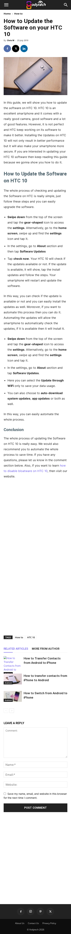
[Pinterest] (40, 911)
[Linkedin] (24, 48)
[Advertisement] (35, 519)
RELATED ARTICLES (16, 648)
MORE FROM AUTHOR (45, 648)
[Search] (66, 5)
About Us (19, 923)
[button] (6, 5)
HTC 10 (31, 637)
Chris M (10, 40)
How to (18, 13)
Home (7, 13)
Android (8, 683)
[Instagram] (30, 911)
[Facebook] (7, 48)
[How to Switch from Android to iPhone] (13, 696)
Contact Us (33, 923)
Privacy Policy (49, 923)
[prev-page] (6, 710)
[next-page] (11, 710)
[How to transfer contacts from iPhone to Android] (13, 679)
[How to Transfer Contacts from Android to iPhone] (13, 665)
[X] (15, 48)
